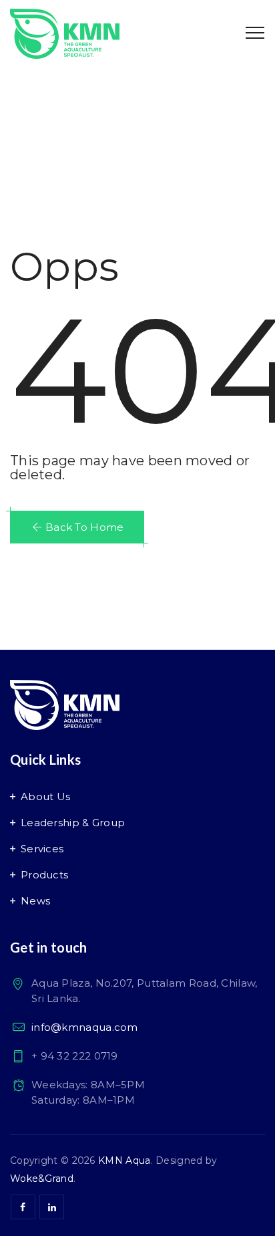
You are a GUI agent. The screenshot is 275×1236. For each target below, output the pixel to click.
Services (42, 848)
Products (44, 874)
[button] (77, 527)
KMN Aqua (124, 1160)
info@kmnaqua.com (84, 1027)
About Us (45, 796)
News (35, 900)
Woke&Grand (41, 1178)
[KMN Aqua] (64, 33)
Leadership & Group (73, 822)
